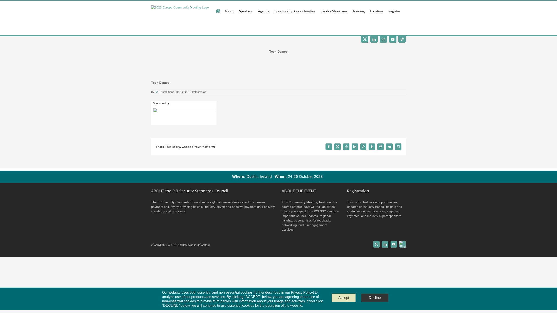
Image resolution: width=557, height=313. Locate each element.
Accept (343, 298)
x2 (156, 91)
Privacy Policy (302, 292)
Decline (375, 298)
